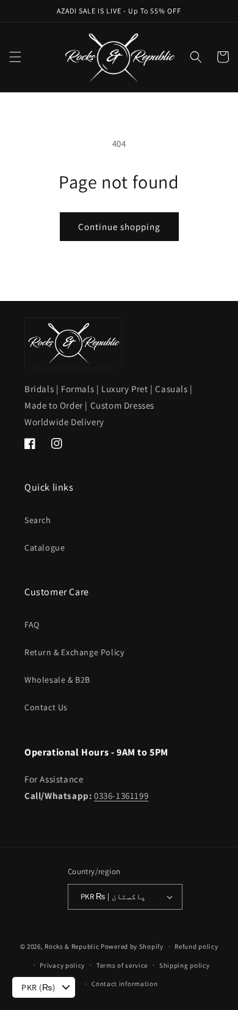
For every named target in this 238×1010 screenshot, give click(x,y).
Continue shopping (119, 226)
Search (37, 519)
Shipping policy (184, 965)
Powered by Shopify (132, 946)
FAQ (32, 624)
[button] (15, 56)
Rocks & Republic (72, 946)
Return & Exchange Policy (74, 652)
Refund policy (196, 946)
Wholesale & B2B (57, 679)
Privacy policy (62, 965)
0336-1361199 (121, 795)
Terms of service (122, 965)
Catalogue (44, 547)
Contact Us (46, 707)
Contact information (124, 983)
